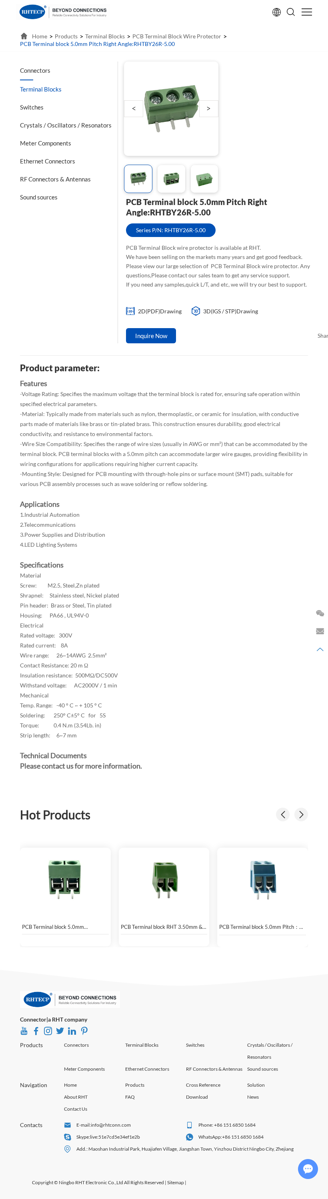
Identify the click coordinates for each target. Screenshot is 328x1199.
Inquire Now (151, 335)
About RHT (76, 1097)
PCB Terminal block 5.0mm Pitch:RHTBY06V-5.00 (53, 927)
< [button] (134, 108)
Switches (195, 1045)
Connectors (76, 1045)
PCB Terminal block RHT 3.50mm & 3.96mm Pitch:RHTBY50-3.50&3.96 (163, 927)
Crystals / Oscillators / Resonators (269, 1051)
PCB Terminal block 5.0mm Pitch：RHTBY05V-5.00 (259, 927)
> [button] (208, 108)
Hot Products (55, 814)
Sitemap (175, 1182)
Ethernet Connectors (147, 1069)
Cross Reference (203, 1085)
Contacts (31, 1124)
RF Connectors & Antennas (214, 1069)
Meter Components (84, 1069)
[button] (301, 814)
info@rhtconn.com (111, 1125)
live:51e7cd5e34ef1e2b (115, 1137)
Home (70, 1085)
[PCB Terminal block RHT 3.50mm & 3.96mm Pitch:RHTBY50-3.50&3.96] (164, 880)
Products (31, 1045)
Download (197, 1097)
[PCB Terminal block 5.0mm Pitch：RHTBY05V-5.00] (262, 880)
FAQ (130, 1097)
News (253, 1097)
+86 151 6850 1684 (243, 1137)
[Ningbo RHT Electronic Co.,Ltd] (63, 12)
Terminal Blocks (141, 1045)
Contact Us (75, 1109)
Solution (256, 1085)
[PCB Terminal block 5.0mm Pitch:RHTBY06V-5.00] (65, 880)
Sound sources (262, 1069)
